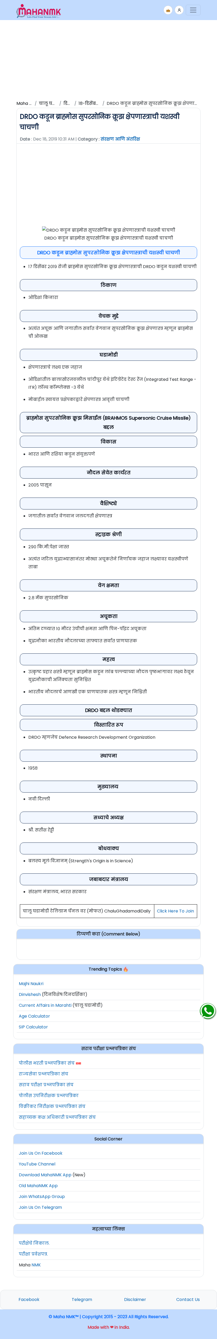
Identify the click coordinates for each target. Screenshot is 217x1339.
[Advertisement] (108, 59)
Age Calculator (34, 1016)
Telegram (82, 1299)
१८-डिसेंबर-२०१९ (94, 103)
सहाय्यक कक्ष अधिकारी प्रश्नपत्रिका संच (57, 1117)
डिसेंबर (70, 103)
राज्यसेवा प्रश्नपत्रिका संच (43, 1074)
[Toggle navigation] (193, 10)
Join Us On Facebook (40, 1153)
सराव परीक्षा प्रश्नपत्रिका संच (46, 1085)
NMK (36, 1265)
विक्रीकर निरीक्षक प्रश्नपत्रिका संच (52, 1106)
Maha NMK (27, 103)
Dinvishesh (30, 994)
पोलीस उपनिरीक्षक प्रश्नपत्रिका (49, 1096)
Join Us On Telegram (40, 1207)
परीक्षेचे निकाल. (34, 1243)
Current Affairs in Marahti (45, 1005)
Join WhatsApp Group (42, 1196)
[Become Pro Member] (168, 10)
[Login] (179, 10)
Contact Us (188, 1299)
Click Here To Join (175, 911)
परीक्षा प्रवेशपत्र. (33, 1254)
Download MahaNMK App (45, 1175)
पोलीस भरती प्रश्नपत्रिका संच (47, 1063)
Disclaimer (135, 1299)
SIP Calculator (33, 1027)
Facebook (29, 1299)
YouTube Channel (37, 1164)
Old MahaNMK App (38, 1186)
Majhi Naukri (31, 984)
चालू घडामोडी (52, 103)
